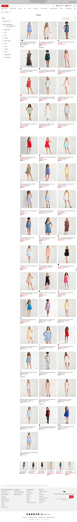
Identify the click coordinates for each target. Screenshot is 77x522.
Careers (40, 493)
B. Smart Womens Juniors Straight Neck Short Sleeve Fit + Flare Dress (29, 453)
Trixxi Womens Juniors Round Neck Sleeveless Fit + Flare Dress (65, 266)
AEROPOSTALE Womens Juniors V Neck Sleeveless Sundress (65, 373)
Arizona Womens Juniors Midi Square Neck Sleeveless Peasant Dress (47, 400)
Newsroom (41, 496)
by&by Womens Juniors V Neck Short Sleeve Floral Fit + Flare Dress (28, 373)
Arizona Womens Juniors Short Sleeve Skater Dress (66, 42)
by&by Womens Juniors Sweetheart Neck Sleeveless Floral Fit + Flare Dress (47, 320)
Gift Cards (3, 504)
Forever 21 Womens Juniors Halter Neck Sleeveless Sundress (65, 293)
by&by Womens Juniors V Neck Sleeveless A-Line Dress (28, 211)
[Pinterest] (34, 514)
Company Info (41, 494)
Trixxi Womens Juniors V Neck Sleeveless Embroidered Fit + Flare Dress (65, 320)
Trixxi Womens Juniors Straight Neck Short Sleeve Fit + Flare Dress (66, 184)
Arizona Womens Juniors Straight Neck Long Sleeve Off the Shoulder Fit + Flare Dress (47, 427)
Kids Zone (28, 500)
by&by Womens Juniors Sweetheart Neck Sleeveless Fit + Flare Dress (28, 158)
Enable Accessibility (72, 1)
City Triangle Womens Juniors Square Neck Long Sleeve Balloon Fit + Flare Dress (47, 71)
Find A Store (29, 491)
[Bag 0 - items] (74, 6)
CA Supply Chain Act (41, 517)
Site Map (41, 502)
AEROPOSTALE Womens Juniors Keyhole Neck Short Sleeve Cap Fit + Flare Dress (29, 400)
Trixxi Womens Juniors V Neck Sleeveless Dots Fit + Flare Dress (66, 211)
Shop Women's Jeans (38, 485)
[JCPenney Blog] (38, 514)
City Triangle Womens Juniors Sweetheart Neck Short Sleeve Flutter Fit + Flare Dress (47, 98)
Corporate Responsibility (44, 497)
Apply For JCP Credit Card (19, 493)
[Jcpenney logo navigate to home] (4, 6)
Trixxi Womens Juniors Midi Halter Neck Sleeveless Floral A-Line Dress (46, 124)
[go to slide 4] (39, 3)
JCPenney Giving (42, 499)
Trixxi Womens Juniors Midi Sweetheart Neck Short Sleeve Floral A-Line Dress (28, 347)
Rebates (2, 505)
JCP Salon (28, 496)
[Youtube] (36, 514)
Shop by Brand (42, 500)
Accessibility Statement (50, 517)
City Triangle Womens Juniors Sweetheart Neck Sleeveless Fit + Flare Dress (47, 42)
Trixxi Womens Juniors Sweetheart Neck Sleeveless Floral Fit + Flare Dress (28, 427)
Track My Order (4, 491)
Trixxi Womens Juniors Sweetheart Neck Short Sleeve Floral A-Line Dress (29, 71)
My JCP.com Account (5, 493)
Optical (28, 499)
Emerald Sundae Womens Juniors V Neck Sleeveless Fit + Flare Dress (47, 184)
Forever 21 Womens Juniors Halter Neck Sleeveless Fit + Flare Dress (65, 347)
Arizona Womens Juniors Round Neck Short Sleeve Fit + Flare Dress (47, 373)
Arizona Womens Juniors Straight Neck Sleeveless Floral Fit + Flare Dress (46, 211)
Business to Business (43, 491)
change (14, 25)
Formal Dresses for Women (30, 485)
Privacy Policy (25, 517)
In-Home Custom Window (31, 502)
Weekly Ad (28, 494)
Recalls (2, 502)
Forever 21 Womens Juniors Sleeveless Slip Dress (47, 293)
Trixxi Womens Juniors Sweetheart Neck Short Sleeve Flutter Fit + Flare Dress (29, 293)
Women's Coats (15, 485)
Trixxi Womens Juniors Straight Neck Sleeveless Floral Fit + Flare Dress (46, 266)
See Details (64, 500)
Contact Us (3, 496)
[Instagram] (29, 514)
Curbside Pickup (30, 493)
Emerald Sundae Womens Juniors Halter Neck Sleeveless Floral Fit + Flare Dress (66, 71)
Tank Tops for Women (21, 485)
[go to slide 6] (41, 3)
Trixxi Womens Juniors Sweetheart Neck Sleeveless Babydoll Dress (28, 184)
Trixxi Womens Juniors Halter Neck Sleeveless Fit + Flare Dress (29, 98)
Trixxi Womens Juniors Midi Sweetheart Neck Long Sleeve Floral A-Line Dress (66, 238)
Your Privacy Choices (32, 517)
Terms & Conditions (31, 519)
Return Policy (3, 497)
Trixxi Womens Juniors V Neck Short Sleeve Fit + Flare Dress (29, 266)
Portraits (28, 497)
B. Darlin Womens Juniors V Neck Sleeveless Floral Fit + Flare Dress (28, 124)
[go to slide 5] (40, 3)
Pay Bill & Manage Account (19, 491)
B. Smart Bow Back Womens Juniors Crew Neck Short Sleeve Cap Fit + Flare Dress (28, 42)
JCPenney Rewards (4, 494)
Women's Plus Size (44, 485)
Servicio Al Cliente (4, 507)
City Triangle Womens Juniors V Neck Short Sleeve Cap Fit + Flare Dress (47, 238)
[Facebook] (32, 514)
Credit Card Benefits (18, 494)
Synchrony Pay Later (5, 500)
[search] (54, 6)
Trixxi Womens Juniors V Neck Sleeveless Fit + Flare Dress (47, 158)
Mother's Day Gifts (10, 485)
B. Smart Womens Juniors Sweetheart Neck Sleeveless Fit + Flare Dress (66, 124)
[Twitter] (27, 514)
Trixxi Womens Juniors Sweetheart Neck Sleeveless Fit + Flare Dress (65, 98)
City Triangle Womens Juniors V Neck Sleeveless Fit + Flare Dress (27, 238)
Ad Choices (37, 519)
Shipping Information (5, 499)
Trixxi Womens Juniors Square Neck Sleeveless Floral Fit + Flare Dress (64, 400)
